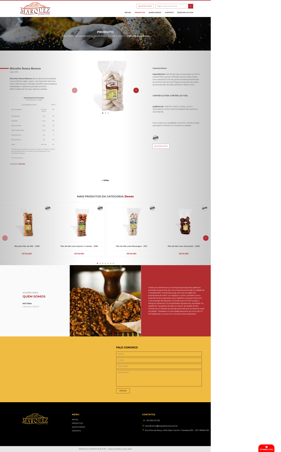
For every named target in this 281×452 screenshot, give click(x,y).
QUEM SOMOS (155, 12)
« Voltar (105, 180)
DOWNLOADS (146, 6)
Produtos (71, 36)
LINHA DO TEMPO (31, 307)
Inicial (63, 36)
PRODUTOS (140, 12)
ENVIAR (123, 391)
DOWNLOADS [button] (162, 146)
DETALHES (27, 254)
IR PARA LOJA (266, 449)
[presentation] (74, 90)
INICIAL (128, 12)
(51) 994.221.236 (186, 12)
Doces (78, 36)
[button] (102, 113)
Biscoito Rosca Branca (139, 36)
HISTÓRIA (27, 304)
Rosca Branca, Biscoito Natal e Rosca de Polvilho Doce (104, 36)
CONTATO (169, 12)
